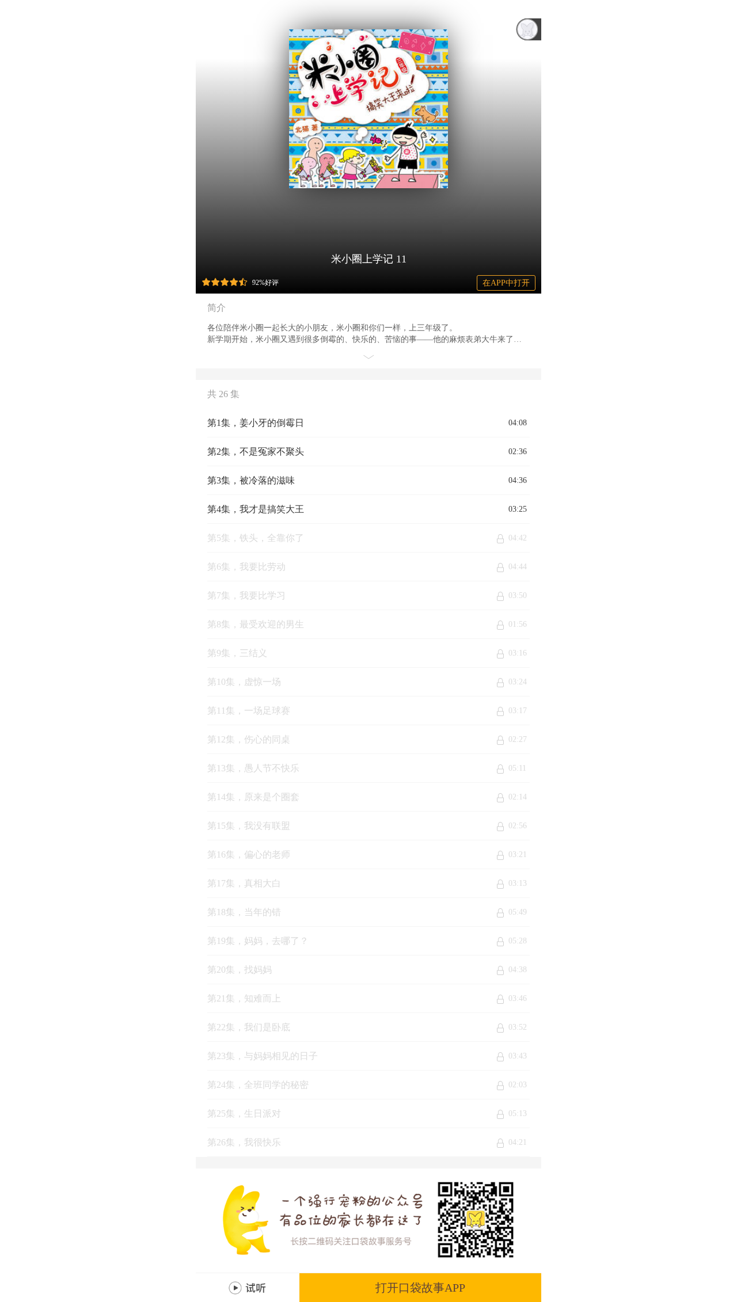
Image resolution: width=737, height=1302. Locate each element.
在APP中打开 (506, 283)
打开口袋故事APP (420, 1287)
